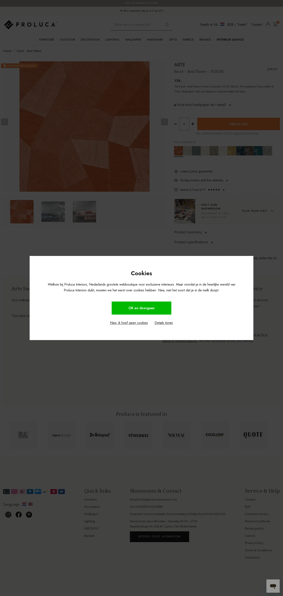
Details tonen (164, 322)
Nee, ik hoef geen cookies (129, 322)
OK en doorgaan (141, 308)
